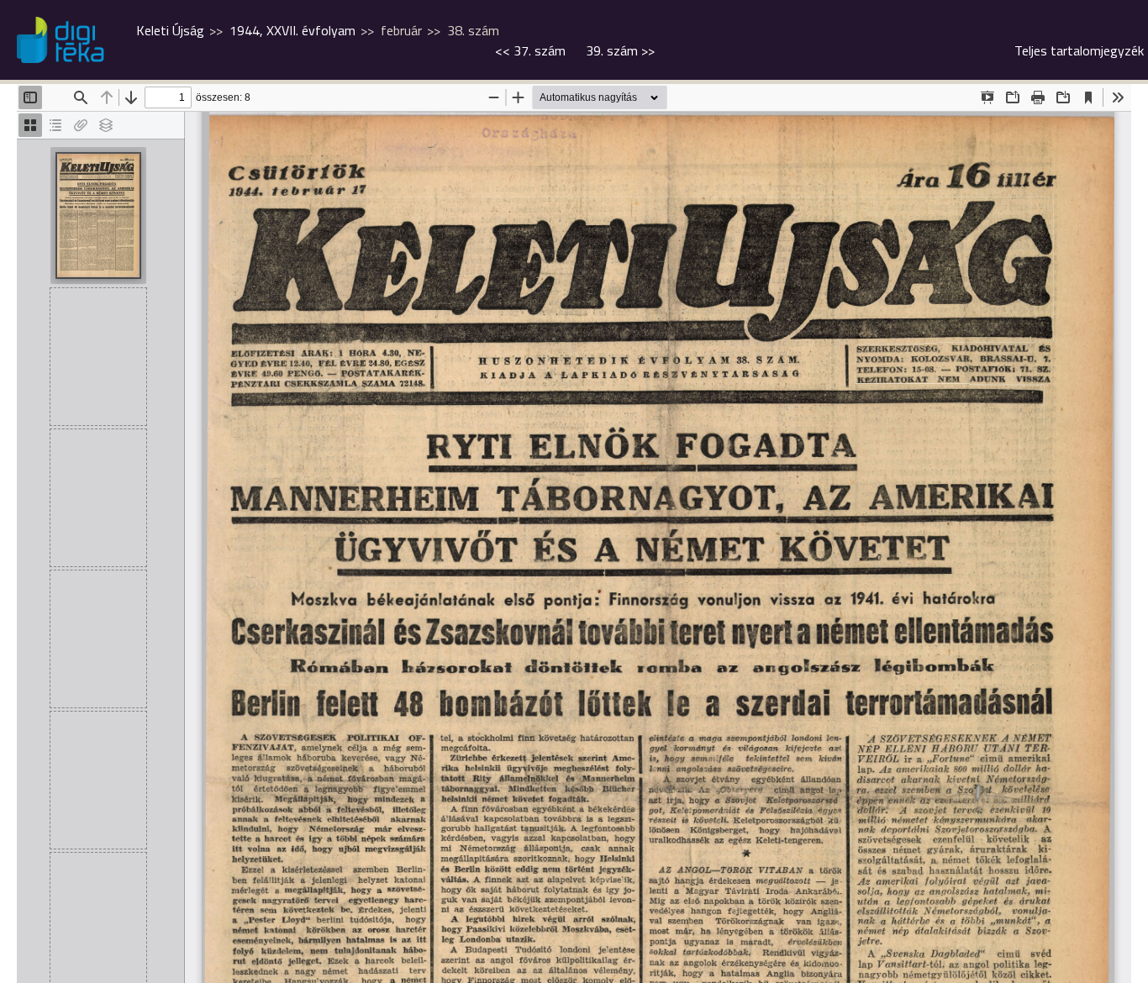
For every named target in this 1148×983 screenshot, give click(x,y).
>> (620, 50)
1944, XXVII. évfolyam (292, 30)
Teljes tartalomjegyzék (1079, 50)
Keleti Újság (170, 30)
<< (530, 50)
